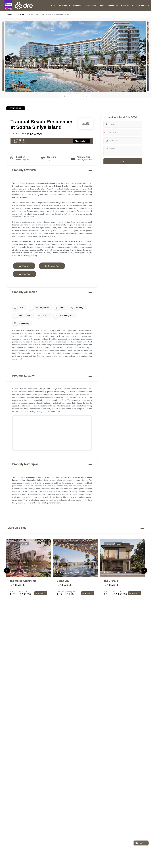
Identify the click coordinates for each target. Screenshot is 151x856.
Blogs (102, 5)
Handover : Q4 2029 (19, 544)
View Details (80, 141)
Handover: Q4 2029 (66, 544)
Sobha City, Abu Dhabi (69, 572)
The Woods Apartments (23, 581)
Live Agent (142, 843)
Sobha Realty (19, 142)
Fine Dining (23, 323)
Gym (20, 308)
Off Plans (20, 14)
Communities (91, 5)
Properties (63, 5)
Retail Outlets (24, 315)
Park (62, 308)
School (45, 315)
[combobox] (106, 132)
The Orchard (111, 581)
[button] (8, 58)
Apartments (15, 108)
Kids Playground (41, 308)
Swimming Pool (66, 315)
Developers (77, 5)
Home (53, 5)
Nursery (79, 308)
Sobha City (63, 581)
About (134, 5)
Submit (122, 161)
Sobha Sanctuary (19, 572)
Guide (123, 5)
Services (111, 5)
